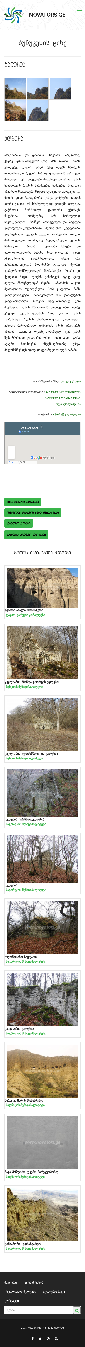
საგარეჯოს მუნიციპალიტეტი (26, 824)
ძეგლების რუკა (54, 1291)
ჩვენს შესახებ (33, 1282)
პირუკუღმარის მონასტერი (24, 1101)
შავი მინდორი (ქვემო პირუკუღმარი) (31, 1172)
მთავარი (10, 1282)
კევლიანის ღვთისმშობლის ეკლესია (31, 754)
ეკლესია (11, 885)
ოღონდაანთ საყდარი (21, 957)
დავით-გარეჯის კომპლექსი (25, 615)
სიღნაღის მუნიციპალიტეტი (25, 1105)
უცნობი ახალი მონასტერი (24, 610)
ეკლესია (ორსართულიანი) (24, 819)
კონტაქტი (12, 1300)
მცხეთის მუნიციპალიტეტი (24, 686)
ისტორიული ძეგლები (20, 1291)
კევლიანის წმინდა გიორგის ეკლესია (32, 682)
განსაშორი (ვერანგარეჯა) (23, 1244)
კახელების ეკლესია (19, 1029)
